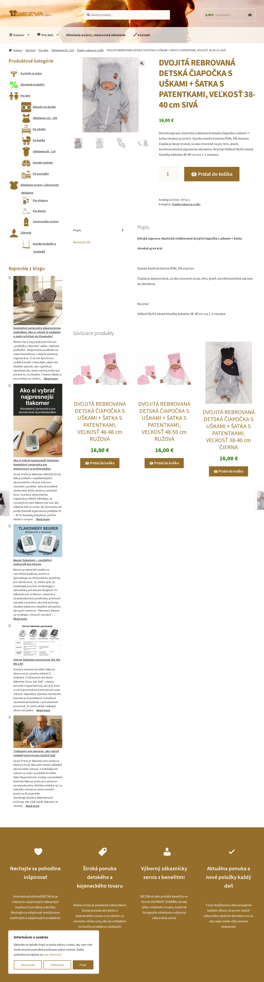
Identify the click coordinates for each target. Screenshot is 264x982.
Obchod (30, 50)
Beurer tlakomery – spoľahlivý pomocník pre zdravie (32, 562)
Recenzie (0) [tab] (81, 242)
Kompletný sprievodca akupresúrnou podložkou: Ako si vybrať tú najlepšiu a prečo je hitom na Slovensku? (37, 332)
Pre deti (47, 35)
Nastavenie (28, 965)
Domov (18, 35)
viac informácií (52, 954)
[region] (53, 952)
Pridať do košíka (215, 174)
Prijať (83, 965)
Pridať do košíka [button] (102, 463)
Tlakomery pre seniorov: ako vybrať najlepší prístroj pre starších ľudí (36, 753)
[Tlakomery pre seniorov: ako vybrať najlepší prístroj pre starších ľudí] (37, 731)
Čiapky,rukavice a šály (90, 50)
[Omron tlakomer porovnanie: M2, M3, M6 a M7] (37, 640)
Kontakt (143, 35)
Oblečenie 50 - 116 (62, 50)
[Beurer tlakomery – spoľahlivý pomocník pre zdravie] (37, 540)
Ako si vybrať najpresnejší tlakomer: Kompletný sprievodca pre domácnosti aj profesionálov (36, 464)
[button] (142, 63)
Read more (51, 378)
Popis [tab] (77, 230)
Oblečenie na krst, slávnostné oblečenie (96, 35)
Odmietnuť (57, 965)
